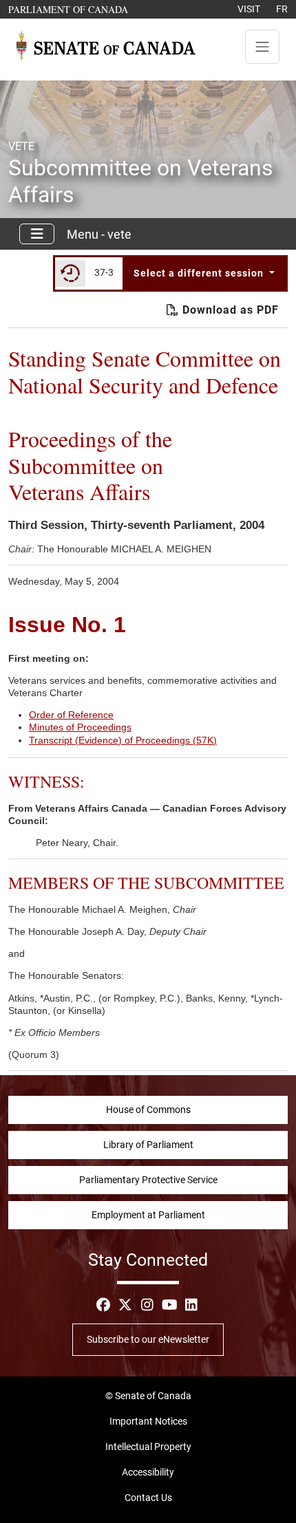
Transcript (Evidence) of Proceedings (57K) (123, 740)
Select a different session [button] (200, 273)
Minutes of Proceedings (80, 727)
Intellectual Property (148, 1446)
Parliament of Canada (69, 9)
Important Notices (148, 1421)
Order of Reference (71, 714)
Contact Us (148, 1497)
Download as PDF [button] (229, 309)
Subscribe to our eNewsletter (148, 1339)
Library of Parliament (148, 1144)
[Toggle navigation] (262, 47)
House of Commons (148, 1109)
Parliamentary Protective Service (148, 1179)
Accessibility (148, 1472)
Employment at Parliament (148, 1214)
